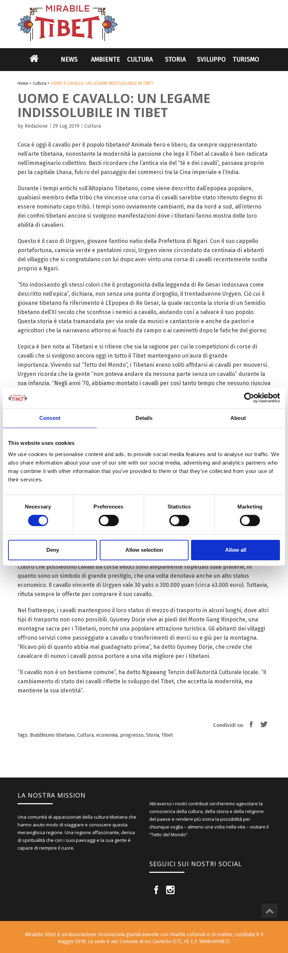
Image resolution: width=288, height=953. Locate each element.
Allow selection (144, 550)
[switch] (109, 520)
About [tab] (238, 418)
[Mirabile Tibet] (144, 15)
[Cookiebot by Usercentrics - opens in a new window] (249, 397)
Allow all (235, 550)
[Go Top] (269, 911)
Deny (52, 550)
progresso (132, 735)
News (69, 59)
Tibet (167, 735)
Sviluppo (211, 59)
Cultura (140, 59)
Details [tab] (144, 418)
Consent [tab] (49, 418)
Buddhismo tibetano (52, 735)
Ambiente (105, 59)
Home (34, 62)
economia (107, 735)
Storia (175, 59)
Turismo (246, 59)
